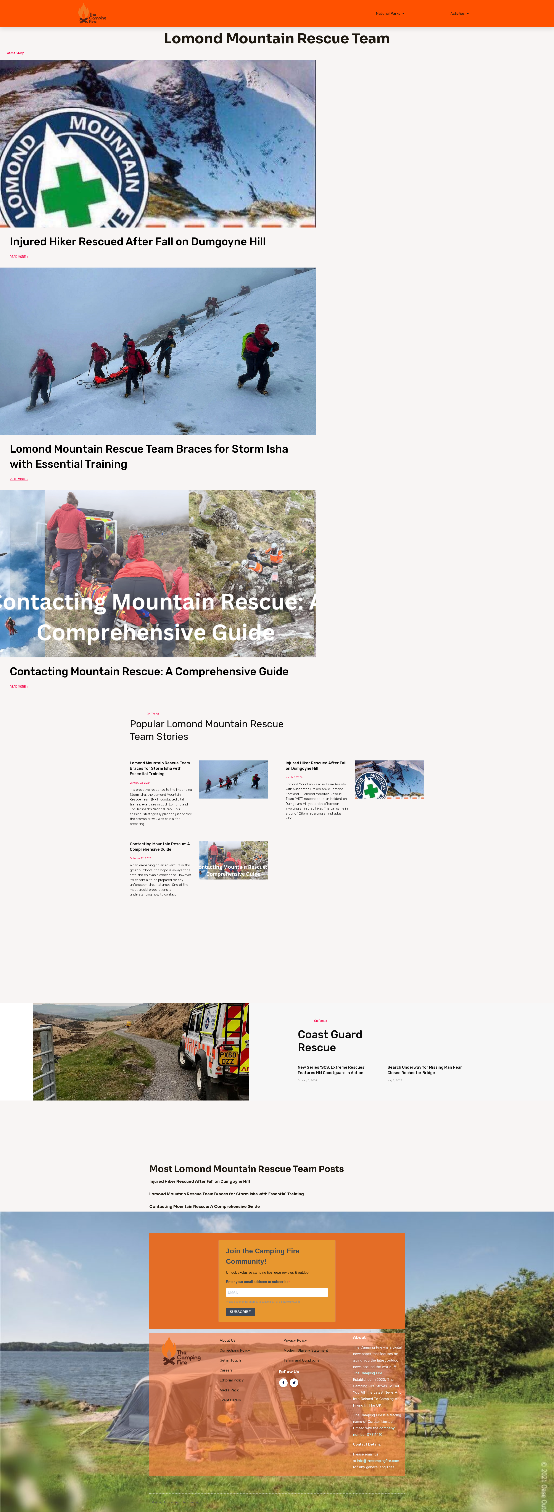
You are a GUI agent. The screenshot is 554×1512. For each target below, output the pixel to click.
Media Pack (229, 1390)
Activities (457, 13)
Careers (226, 1370)
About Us (227, 1340)
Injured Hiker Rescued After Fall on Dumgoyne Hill (138, 241)
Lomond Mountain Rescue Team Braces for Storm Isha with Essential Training (160, 768)
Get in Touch (230, 1360)
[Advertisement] (260, 934)
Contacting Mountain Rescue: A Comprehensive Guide (149, 671)
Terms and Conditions (301, 1360)
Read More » (19, 257)
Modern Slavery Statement (305, 1350)
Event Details (230, 1400)
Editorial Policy (232, 1380)
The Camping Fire (367, 1373)
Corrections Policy (235, 1350)
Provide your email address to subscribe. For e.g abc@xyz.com (263, 1301)
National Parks (388, 13)
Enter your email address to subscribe (257, 1282)
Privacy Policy (295, 1340)
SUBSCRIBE (240, 1312)
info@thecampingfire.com (378, 1461)
